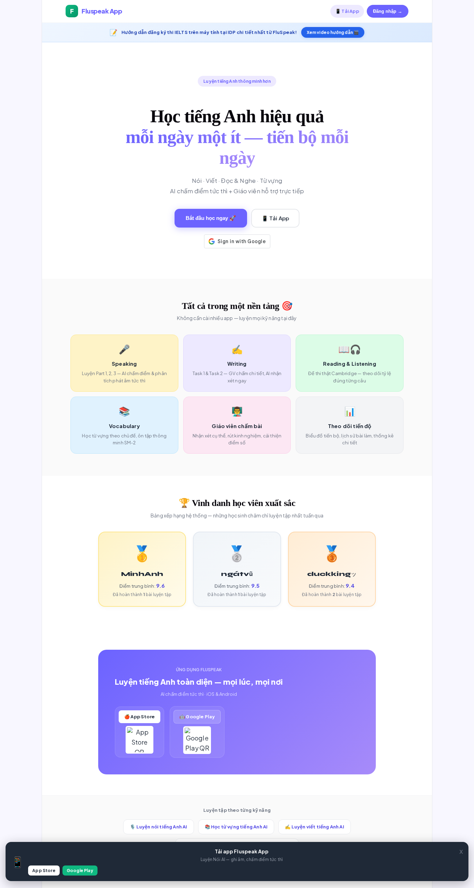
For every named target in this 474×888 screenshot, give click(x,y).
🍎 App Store (139, 716)
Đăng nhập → (387, 11)
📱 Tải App (347, 11)
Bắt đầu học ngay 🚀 (211, 218)
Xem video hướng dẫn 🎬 (333, 32)
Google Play (80, 870)
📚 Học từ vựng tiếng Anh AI (236, 826)
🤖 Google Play (197, 716)
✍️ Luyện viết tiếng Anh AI (314, 826)
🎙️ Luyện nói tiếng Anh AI (158, 826)
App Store (44, 870)
